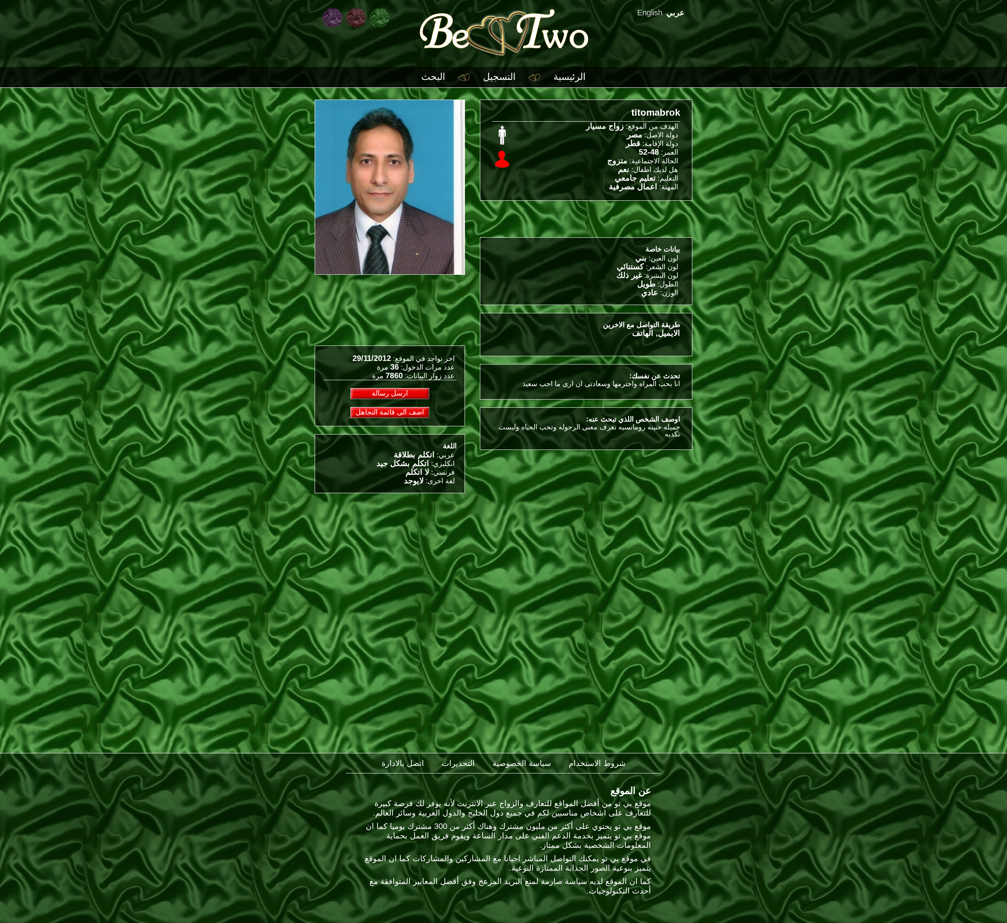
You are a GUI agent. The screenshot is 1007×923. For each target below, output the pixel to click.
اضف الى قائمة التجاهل (390, 412)
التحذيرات (458, 763)
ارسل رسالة (390, 393)
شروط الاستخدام (597, 763)
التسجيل (499, 76)
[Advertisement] (390, 556)
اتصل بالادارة (403, 763)
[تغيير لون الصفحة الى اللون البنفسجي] (332, 18)
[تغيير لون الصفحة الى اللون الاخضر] (379, 18)
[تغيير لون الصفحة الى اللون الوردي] (356, 18)
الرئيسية (569, 76)
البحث (433, 76)
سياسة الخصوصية (521, 763)
